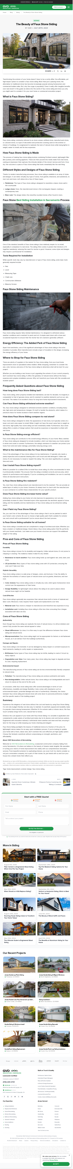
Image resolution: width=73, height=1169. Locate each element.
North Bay (40, 1117)
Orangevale (35, 1150)
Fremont (29, 1149)
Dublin (52, 1147)
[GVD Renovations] (11, 7)
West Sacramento (47, 1153)
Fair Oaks (14, 1149)
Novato (56, 1117)
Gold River (34, 1149)
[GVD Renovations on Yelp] (18, 1096)
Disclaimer (55, 1140)
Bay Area (51, 1146)
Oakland (40, 1119)
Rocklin (40, 1122)
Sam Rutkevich (16, 774)
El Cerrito (60, 1147)
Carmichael (22, 1147)
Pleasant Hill (52, 1150)
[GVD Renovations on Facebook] (4, 1096)
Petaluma (57, 1119)
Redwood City (12, 1151)
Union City (31, 1153)
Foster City (25, 1149)
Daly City (43, 1147)
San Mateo (40, 1151)
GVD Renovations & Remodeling (23, 744)
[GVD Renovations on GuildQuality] (15, 1096)
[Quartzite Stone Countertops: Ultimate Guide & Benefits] (6, 782)
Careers (26, 1140)
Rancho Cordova (63, 1150)
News (20, 1140)
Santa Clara (54, 1151)
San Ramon (49, 1151)
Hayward (49, 1149)
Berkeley (40, 1106)
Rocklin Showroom (12, 1140)
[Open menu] (68, 7)
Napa (20, 1150)
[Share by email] (65, 71)
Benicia (54, 1146)
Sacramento (58, 1127)
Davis (39, 1109)
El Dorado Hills (58, 1109)
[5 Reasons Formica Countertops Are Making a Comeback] (66, 782)
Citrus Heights (28, 1147)
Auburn (47, 1146)
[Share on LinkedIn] (62, 71)
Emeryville (9, 1149)
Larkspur (57, 1149)
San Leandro (34, 1151)
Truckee (27, 1153)
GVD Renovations (19, 1138)
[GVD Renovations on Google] (7, 1096)
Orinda (39, 1150)
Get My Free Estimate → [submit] (36, 828)
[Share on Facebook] (55, 71)
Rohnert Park (21, 1151)
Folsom (57, 1111)
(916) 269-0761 (9, 1082)
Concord (57, 1106)
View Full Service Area (43, 1130)
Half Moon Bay (44, 1149)
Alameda (33, 1146)
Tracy (24, 1153)
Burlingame (7, 1147)
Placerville (48, 1150)
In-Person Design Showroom (45, 1083)
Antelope (43, 1146)
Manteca (4, 1150)
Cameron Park (13, 1147)
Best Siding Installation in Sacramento (38, 200)
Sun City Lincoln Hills (18, 1153)
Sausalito (63, 1151)
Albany (39, 1146)
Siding (18, 12)
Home (4, 12)
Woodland (53, 1153)
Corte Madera (38, 1147)
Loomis (68, 1149)
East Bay (56, 1147)
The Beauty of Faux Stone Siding (32, 12)
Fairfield (17, 1149)
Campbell (18, 1147)
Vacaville (35, 1153)
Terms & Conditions (45, 1140)
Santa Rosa (58, 1125)
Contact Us (63, 1140)
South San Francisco (10, 1153)
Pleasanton (58, 1150)
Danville (46, 1147)
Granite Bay (41, 1114)
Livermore (65, 1149)
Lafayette (53, 1149)
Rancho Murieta (6, 1151)
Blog (11, 12)
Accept (56, 1164)
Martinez (8, 1150)
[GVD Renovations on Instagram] (11, 1096)
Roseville (57, 1122)
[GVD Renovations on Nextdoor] (22, 1096)
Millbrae (17, 1150)
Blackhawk (63, 1146)
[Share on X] (58, 71)
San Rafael (44, 1151)
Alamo (36, 1146)
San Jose (40, 1125)
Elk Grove (40, 1111)
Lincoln (56, 1114)
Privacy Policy (34, 1140)
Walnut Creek (41, 1127)
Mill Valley (13, 1150)
